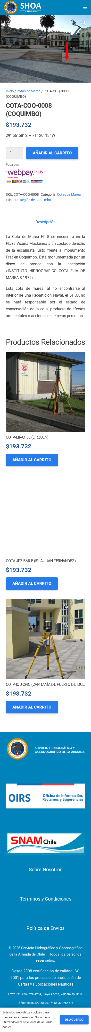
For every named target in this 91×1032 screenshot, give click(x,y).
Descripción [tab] (45, 222)
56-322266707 (40, 1003)
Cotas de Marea (29, 91)
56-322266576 (64, 1003)
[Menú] (85, 7)
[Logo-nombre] (45, 749)
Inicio (10, 91)
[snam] (45, 843)
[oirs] (45, 796)
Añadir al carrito (52, 152)
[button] (83, 22)
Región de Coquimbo (35, 200)
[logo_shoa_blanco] (23, 7)
